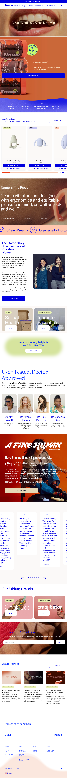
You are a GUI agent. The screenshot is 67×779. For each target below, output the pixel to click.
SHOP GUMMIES (33, 75)
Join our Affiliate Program (24, 760)
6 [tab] (46, 172)
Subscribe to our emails (18, 723)
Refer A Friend (9, 754)
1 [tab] (6, 172)
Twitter (35, 751)
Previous (22, 578)
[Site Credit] (61, 768)
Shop (11, 328)
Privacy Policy (50, 750)
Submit (58, 734)
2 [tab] (14, 172)
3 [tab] (22, 172)
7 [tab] (54, 172)
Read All (57, 665)
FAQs (6, 751)
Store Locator (22, 751)
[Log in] (58, 5)
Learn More (13, 298)
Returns (7, 750)
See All (56, 120)
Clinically (17, 23)
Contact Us (21, 750)
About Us (21, 749)
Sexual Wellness (10, 663)
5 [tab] (38, 172)
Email (34, 749)
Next (63, 172)
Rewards (7, 753)
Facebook (35, 750)
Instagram (35, 753)
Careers (21, 753)
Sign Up (60, 642)
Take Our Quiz (33, 350)
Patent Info (50, 751)
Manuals (21, 756)
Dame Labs (21, 754)
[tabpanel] (15, 148)
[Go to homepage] (9, 5)
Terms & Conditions (52, 749)
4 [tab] (30, 172)
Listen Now (21, 490)
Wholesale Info (23, 758)
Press (20, 755)
